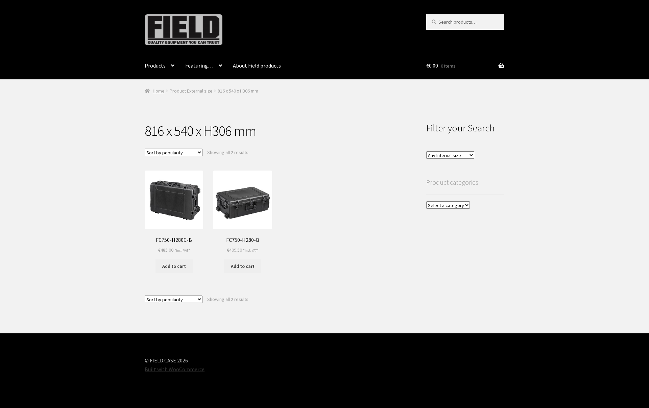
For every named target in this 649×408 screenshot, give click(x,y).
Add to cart (174, 266)
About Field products (257, 65)
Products (155, 65)
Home (159, 91)
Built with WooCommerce (175, 369)
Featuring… (199, 65)
